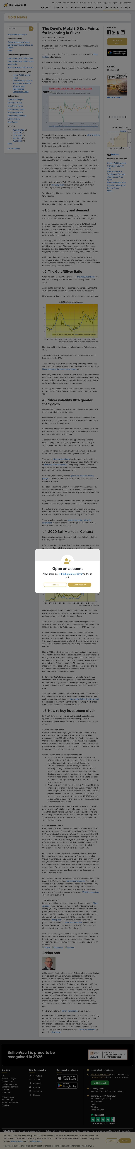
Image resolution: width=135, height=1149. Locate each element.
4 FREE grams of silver (71, 574)
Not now (55, 585)
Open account (80, 585)
